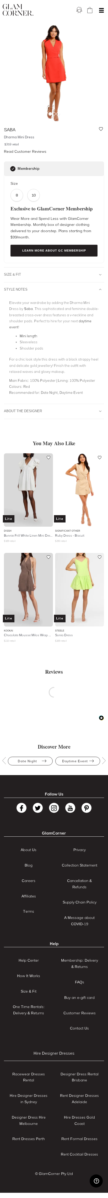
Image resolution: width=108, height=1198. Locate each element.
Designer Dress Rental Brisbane (80, 1077)
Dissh (8, 530)
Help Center (29, 960)
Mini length (28, 336)
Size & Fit (12, 274)
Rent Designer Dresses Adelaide (79, 1098)
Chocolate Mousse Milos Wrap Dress (28, 635)
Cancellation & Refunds (79, 883)
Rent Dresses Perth (28, 1138)
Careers (28, 880)
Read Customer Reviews (25, 151)
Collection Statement (79, 865)
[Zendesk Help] (96, 1181)
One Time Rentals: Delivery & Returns (29, 1009)
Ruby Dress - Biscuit (69, 535)
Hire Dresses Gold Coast (79, 1120)
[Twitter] (38, 808)
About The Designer (23, 411)
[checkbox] (12, 168)
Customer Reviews (79, 1013)
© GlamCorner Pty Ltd (54, 1173)
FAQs (79, 982)
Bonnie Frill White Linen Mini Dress (28, 535)
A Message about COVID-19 (79, 920)
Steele (59, 630)
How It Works (28, 975)
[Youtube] (70, 808)
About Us (28, 849)
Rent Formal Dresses (79, 1138)
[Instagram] (54, 808)
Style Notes (16, 289)
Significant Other (67, 530)
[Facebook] (21, 808)
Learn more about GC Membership (54, 250)
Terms (28, 911)
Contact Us (79, 1028)
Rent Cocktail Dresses (79, 1154)
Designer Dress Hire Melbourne (29, 1120)
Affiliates (28, 896)
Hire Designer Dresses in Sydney (28, 1098)
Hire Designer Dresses (54, 1053)
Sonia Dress (64, 635)
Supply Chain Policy (79, 902)
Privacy (79, 849)
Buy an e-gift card (79, 997)
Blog (29, 865)
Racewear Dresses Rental (28, 1077)
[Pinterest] (86, 808)
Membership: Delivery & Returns (79, 963)
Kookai (8, 630)
